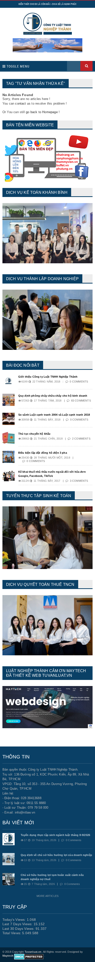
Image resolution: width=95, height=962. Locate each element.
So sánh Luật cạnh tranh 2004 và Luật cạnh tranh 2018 (54, 414)
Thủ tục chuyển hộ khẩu (34, 433)
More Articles (47, 895)
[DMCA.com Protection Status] (29, 955)
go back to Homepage (42, 112)
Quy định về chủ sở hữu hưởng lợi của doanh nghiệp (56, 855)
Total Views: (12, 933)
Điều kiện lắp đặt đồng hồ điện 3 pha (42, 452)
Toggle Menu (17, 66)
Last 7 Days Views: (18, 924)
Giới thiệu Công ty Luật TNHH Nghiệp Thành (48, 376)
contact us (22, 103)
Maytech (7, 955)
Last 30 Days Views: (19, 929)
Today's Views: (14, 920)
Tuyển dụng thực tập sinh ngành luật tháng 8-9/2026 (55, 835)
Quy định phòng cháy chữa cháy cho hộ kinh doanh (52, 395)
